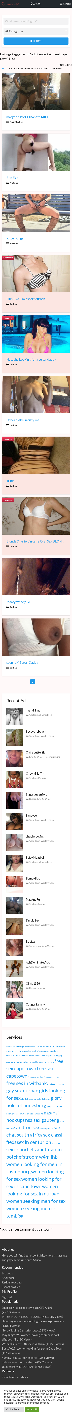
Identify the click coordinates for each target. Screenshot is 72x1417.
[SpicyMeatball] (14, 863)
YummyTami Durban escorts (19, 1357)
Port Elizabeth (17, 122)
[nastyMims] (14, 716)
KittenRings (14, 238)
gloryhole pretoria (54, 1106)
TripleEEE (13, 481)
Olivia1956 (33, 983)
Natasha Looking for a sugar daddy (31, 359)
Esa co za (7, 1273)
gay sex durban (22, 1090)
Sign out (7, 1297)
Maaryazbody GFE (19, 602)
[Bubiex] (14, 947)
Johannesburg (45, 715)
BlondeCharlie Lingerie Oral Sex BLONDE (36, 541)
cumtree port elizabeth (30, 1055)
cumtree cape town (50, 1051)
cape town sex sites (28, 1046)
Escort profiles (11, 1287)
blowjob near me (13, 1046)
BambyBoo (33, 878)
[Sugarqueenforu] (14, 800)
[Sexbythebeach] (14, 737)
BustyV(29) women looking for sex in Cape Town (32, 1348)
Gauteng (33, 715)
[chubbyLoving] (14, 842)
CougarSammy (35, 1004)
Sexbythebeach (36, 731)
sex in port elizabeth (27, 1149)
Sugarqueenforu (37, 794)
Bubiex (30, 941)
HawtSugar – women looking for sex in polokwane (33, 1321)
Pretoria (14, 183)
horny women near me (33, 1114)
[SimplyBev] (14, 926)
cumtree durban (13, 1055)
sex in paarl (56, 1143)
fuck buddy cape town (56, 1084)
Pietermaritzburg (52, 757)
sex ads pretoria (46, 1128)
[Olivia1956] (14, 989)
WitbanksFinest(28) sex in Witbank (23, 1344)
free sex (50, 1062)
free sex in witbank (26, 1083)
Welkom (51, 946)
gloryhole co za (44, 1099)
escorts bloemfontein (37, 1062)
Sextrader (8, 1278)
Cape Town (34, 736)
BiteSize (12, 178)
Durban (13, 304)
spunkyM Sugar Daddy (22, 662)
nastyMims (33, 710)
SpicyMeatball (35, 857)
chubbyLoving (35, 836)
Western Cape (47, 736)
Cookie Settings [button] (14, 1409)
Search (37, 41)
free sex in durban (36, 1077)
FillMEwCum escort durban (25, 299)
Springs (41, 904)
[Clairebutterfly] (14, 758)
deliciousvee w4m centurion (19, 1362)
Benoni (32, 988)
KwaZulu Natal (36, 757)
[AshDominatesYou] (14, 968)
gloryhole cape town (29, 1099)
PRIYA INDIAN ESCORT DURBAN (23, 1316)
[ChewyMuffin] (14, 779)
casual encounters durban (48, 1046)
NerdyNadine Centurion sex (19, 1330)
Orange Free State (37, 946)
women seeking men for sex (36, 1201)
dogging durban (21, 1062)
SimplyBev (33, 920)
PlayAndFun (34, 899)
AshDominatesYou (38, 962)
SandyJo (31, 815)
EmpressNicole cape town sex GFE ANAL (27, 1307)
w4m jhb (48, 1157)
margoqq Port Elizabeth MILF (27, 117)
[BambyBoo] (14, 884)
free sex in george (51, 1077)
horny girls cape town (15, 1114)
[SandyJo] (14, 821)
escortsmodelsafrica (15, 1377)
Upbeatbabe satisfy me (23, 420)
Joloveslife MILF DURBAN (18, 1366)
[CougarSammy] (14, 1010)
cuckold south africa (33, 1051)
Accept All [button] (32, 1409)
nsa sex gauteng (42, 1120)
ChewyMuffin (35, 773)
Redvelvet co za (12, 1282)
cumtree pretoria (48, 1055)
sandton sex (27, 1127)
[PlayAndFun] (14, 905)
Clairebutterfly (35, 752)
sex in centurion (34, 1142)
